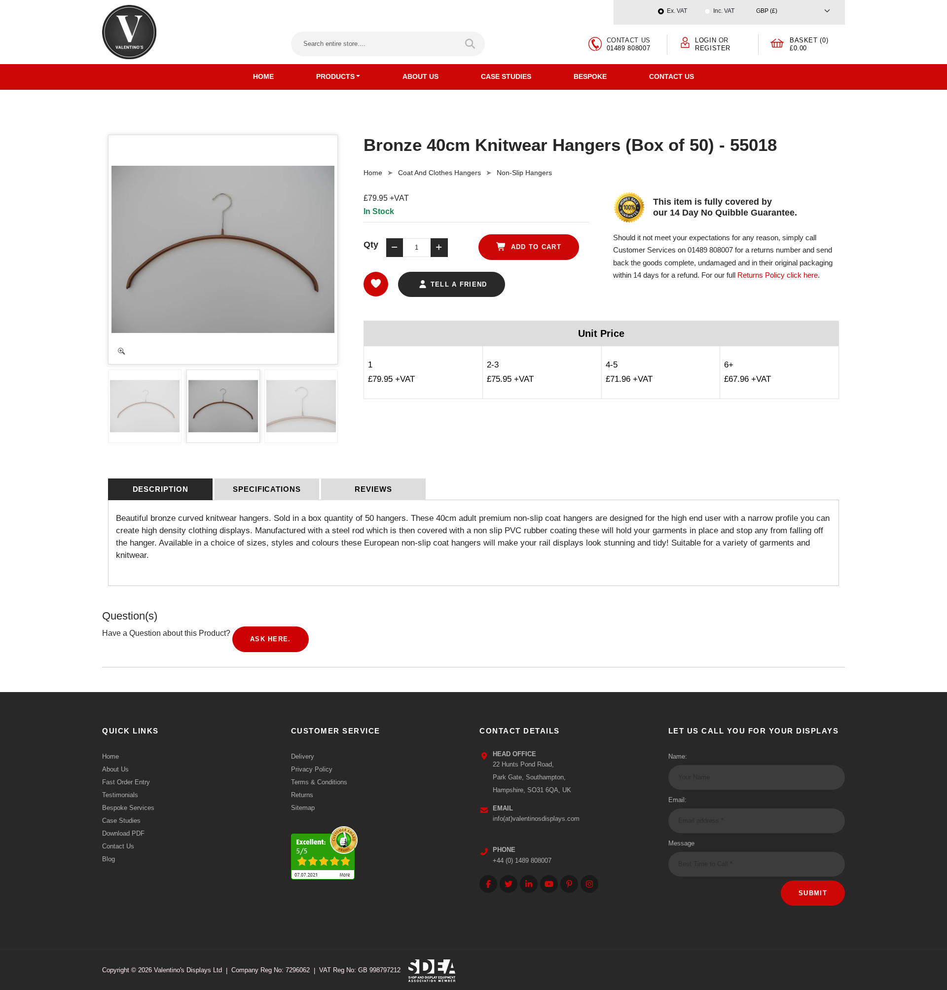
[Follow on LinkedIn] (529, 884)
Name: (677, 756)
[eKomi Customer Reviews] (324, 850)
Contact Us (671, 76)
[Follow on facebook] (488, 884)
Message (681, 843)
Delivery (302, 756)
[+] (439, 247)
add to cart (534, 247)
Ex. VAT (677, 10)
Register (712, 48)
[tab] (160, 489)
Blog (108, 859)
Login (705, 40)
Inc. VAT (723, 10)
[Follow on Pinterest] (569, 884)
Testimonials (120, 795)
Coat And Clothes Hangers (439, 173)
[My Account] (685, 41)
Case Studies (506, 76)
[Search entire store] (471, 44)
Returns (302, 795)
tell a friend (457, 284)
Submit (813, 893)
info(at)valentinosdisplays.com (536, 818)
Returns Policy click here (777, 275)
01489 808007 (629, 48)
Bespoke (590, 76)
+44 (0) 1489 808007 (522, 860)
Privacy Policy (311, 769)
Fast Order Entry (126, 782)
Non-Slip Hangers (524, 173)
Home (263, 76)
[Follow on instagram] (589, 884)
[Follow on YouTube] (549, 884)
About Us (420, 76)
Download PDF (123, 833)
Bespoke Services (128, 807)
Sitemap (303, 807)
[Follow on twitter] (508, 884)
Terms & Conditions (319, 782)
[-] (394, 247)
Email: (677, 800)
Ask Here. (270, 639)
